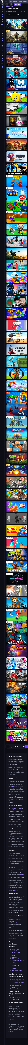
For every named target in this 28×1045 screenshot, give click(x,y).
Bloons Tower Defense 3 (15, 967)
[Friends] (2, 4)
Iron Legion (14, 957)
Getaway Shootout (14, 786)
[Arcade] (2, 30)
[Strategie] (2, 58)
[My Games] (6, 4)
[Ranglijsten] (2, 24)
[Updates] (2, 17)
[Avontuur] (2, 33)
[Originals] (2, 19)
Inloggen (17, 4)
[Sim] (2, 53)
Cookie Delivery (13, 890)
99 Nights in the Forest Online (16, 998)
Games (8, 6)
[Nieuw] (2, 12)
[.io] (2, 38)
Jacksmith (21, 874)
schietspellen (13, 766)
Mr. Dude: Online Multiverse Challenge (17, 981)
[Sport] (2, 56)
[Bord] (2, 35)
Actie (12, 6)
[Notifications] (11, 4)
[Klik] (2, 43)
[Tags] (2, 67)
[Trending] (2, 14)
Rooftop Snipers (13, 796)
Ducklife (13, 840)
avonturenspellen (14, 923)
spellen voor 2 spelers (15, 783)
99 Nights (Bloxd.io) (17, 959)
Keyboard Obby (15, 989)
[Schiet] (2, 51)
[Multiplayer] (2, 22)
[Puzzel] (2, 46)
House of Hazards (14, 909)
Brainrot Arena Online (17, 979)
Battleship (13, 819)
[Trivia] (2, 61)
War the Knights (16, 951)
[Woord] (2, 63)
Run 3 (19, 831)
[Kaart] (2, 41)
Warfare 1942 (15, 949)
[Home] (2, 7)
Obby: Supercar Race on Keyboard (17, 964)
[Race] (2, 48)
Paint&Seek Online (16, 970)
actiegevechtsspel (14, 811)
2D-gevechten (18, 906)
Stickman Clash (15, 952)
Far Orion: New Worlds (15, 808)
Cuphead (18, 889)
